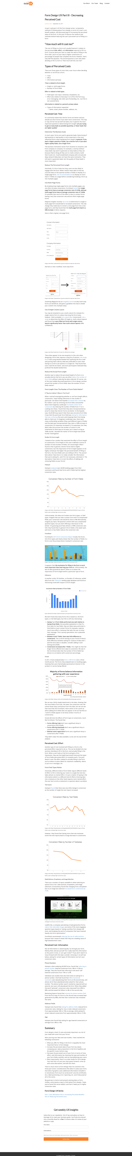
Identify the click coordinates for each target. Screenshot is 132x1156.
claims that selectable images (54, 927)
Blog (101, 3)
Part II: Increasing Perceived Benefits (72, 1094)
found (75, 188)
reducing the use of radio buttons (72, 936)
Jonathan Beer (48, 23)
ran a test (65, 202)
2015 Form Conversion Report (63, 537)
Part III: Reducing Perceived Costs (56, 1096)
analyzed (54, 468)
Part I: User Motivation (52, 1094)
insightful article (68, 301)
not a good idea (67, 317)
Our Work (86, 3)
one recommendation (64, 175)
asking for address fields (70, 1007)
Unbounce (57, 580)
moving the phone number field (75, 993)
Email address (47, 1130)
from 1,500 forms (70, 660)
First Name (47, 1124)
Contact (107, 3)
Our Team (95, 3)
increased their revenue (75, 400)
